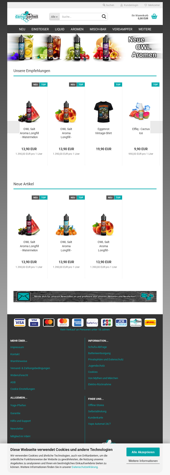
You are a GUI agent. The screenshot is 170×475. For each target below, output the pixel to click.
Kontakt (14, 354)
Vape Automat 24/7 (99, 423)
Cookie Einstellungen (22, 388)
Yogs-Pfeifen (18, 405)
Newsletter (16, 428)
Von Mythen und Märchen (103, 378)
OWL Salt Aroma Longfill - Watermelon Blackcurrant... (29, 133)
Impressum (17, 347)
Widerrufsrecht (19, 375)
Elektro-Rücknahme (99, 384)
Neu (22, 29)
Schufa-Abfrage (97, 347)
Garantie (15, 413)
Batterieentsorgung (99, 353)
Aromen (77, 29)
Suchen (109, 5)
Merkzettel (153, 5)
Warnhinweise (18, 361)
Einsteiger (40, 29)
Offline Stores (96, 405)
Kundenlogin (130, 5)
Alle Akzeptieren (143, 452)
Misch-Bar (98, 29)
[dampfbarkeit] (26, 16)
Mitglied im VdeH (20, 436)
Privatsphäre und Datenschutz (105, 359)
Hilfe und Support (20, 420)
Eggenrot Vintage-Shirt (103, 131)
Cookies (93, 371)
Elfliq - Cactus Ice (141, 131)
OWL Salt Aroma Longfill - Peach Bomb (66, 133)
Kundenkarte (95, 417)
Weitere (144, 29)
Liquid (59, 29)
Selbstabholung (97, 411)
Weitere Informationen (143, 461)
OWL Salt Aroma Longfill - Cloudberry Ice (66, 246)
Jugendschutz (96, 365)
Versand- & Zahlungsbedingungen (30, 368)
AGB (13, 382)
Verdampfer (122, 29)
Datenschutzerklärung (85, 467)
